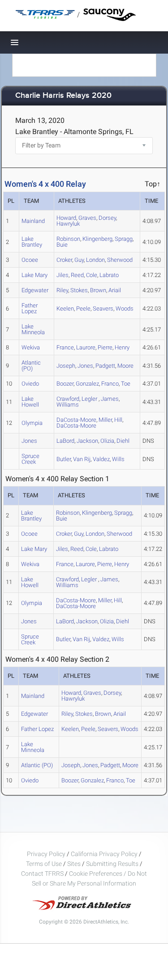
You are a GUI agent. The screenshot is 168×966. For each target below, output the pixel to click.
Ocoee (30, 259)
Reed (77, 275)
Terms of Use (44, 863)
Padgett (105, 365)
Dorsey (107, 217)
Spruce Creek (30, 459)
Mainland (33, 221)
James (110, 398)
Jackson (87, 440)
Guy (79, 259)
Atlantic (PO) (31, 365)
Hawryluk (68, 223)
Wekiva (31, 347)
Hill (118, 419)
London (95, 259)
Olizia (107, 440)
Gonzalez (87, 383)
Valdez (101, 459)
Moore (125, 365)
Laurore (85, 347)
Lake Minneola (33, 329)
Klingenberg (97, 238)
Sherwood (120, 259)
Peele (83, 308)
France (65, 347)
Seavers (103, 308)
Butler (63, 459)
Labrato (109, 275)
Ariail (114, 290)
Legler (90, 398)
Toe (125, 383)
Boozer (64, 383)
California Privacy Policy (104, 853)
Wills (118, 459)
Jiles (62, 275)
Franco (110, 383)
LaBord (65, 440)
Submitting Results (112, 863)
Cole (91, 275)
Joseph (65, 365)
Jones (85, 365)
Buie (62, 244)
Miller (105, 419)
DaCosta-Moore (76, 425)
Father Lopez (30, 308)
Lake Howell (30, 401)
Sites (74, 863)
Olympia (32, 423)
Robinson (68, 238)
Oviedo (30, 383)
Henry (122, 347)
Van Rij (81, 459)
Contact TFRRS (43, 873)
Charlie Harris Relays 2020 (63, 96)
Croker (64, 259)
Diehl (122, 440)
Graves (87, 217)
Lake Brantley (32, 241)
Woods (125, 308)
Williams (67, 404)
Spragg (124, 238)
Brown (98, 290)
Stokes (79, 290)
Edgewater (35, 290)
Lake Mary (34, 275)
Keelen (65, 308)
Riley (62, 290)
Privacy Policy (46, 853)
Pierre (105, 347)
